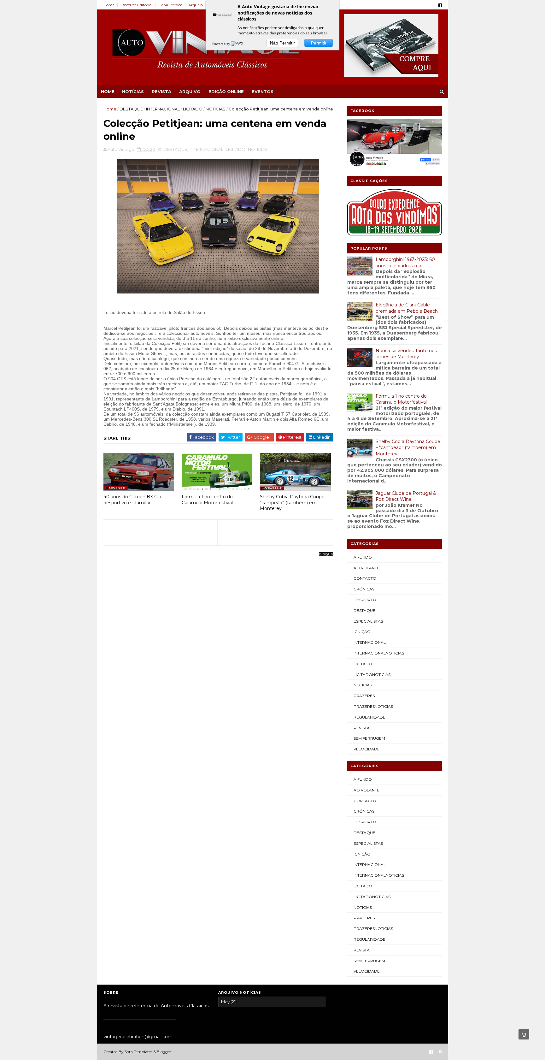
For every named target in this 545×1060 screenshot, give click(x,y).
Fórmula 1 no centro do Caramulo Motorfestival (207, 500)
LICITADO (192, 108)
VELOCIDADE (367, 749)
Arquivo (195, 5)
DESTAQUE (131, 108)
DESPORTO (365, 599)
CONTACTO (365, 578)
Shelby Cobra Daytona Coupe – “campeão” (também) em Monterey (294, 502)
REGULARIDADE (369, 717)
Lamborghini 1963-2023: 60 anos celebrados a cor (405, 263)
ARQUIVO (190, 91)
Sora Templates (138, 1051)
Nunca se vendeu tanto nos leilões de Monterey (406, 354)
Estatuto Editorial (136, 5)
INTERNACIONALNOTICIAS (379, 653)
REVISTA (161, 91)
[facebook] (440, 5)
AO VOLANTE (366, 568)
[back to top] (524, 1034)
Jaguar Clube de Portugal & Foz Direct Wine (406, 496)
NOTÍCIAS (133, 91)
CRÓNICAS (364, 589)
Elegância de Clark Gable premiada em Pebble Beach (407, 308)
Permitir (318, 42)
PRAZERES (364, 695)
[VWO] (237, 43)
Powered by (221, 43)
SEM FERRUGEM (369, 738)
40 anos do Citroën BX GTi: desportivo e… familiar (132, 500)
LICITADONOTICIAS (372, 674)
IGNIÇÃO (362, 631)
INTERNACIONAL (163, 108)
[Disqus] (218, 633)
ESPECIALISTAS (368, 621)
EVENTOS (262, 91)
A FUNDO (363, 557)
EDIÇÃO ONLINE (226, 91)
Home (108, 5)
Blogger (164, 1051)
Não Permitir (282, 42)
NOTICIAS (216, 108)
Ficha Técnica (170, 5)
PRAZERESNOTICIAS (373, 706)
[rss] (440, 1052)
